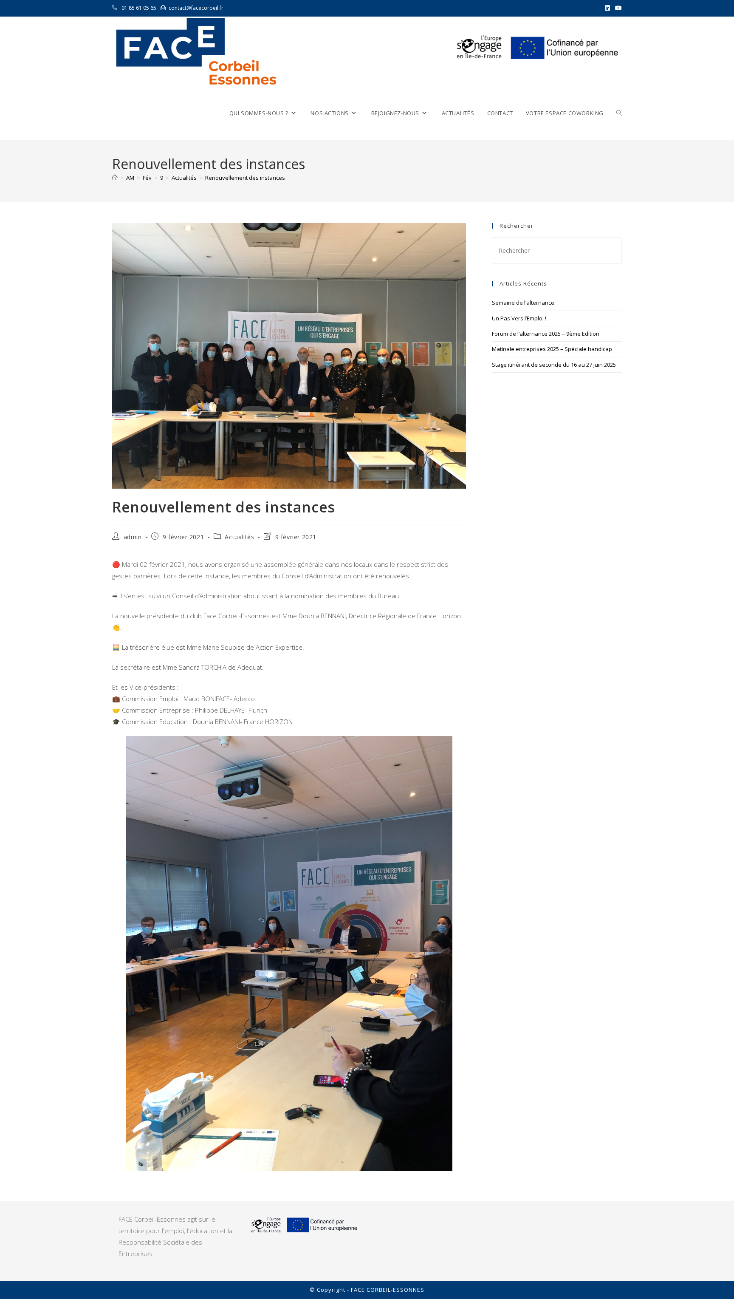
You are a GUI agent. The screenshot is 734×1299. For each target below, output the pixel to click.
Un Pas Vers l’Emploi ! (519, 318)
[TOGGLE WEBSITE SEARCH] (619, 113)
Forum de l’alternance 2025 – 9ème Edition (545, 333)
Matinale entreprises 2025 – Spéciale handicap (552, 349)
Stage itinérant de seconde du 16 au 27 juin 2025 (554, 364)
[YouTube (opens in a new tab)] (617, 8)
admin (133, 537)
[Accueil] (115, 177)
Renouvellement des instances (245, 177)
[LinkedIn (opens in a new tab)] (607, 8)
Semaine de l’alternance (523, 302)
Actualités (239, 537)
